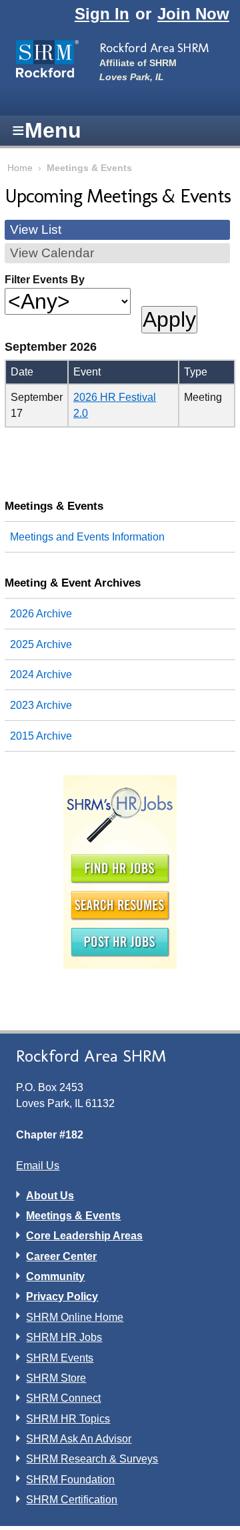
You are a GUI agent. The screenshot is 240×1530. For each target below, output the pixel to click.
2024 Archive (41, 674)
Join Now (193, 14)
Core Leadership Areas (84, 1235)
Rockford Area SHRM (154, 47)
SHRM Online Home (74, 1317)
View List (35, 229)
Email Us (37, 1165)
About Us (50, 1195)
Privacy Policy (62, 1296)
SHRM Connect (63, 1398)
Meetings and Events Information (87, 537)
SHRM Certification (71, 1499)
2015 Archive (41, 736)
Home (20, 168)
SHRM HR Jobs (64, 1337)
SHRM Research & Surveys (92, 1459)
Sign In (102, 14)
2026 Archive (41, 613)
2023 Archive (41, 705)
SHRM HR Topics (68, 1418)
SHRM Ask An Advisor (78, 1438)
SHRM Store (56, 1378)
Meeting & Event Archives (73, 582)
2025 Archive (41, 644)
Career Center (61, 1256)
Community (55, 1276)
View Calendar (52, 253)
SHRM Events (59, 1358)
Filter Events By (45, 279)
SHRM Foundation (70, 1479)
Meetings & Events (54, 505)
